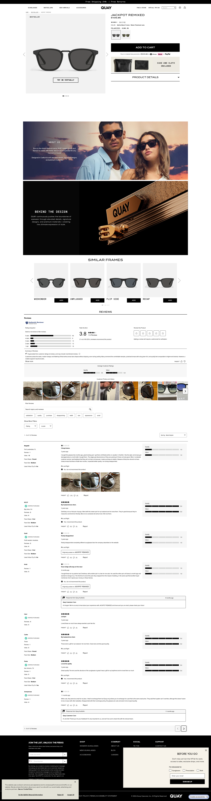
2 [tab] (65, 96)
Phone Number (35, 757)
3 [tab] (66, 96)
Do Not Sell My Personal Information (30, 795)
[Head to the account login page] (180, 8)
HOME (27, 12)
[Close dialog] (206, 742)
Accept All (70, 795)
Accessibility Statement (106, 796)
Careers (114, 755)
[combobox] (168, 7)
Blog (113, 750)
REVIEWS (105, 312)
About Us (115, 746)
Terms (92, 796)
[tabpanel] (66, 53)
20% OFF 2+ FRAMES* (105, 2)
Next (107, 54)
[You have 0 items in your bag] (185, 8)
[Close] (75, 781)
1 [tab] (63, 96)
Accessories (85, 755)
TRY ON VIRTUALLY (65, 80)
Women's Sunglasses (89, 746)
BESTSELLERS (34, 12)
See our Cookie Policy (25, 789)
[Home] (106, 7)
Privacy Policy (82, 796)
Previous (24, 54)
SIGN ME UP (187, 777)
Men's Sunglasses (87, 750)
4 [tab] (68, 96)
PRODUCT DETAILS (145, 77)
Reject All (60, 795)
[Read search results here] (175, 8)
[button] (102, 305)
